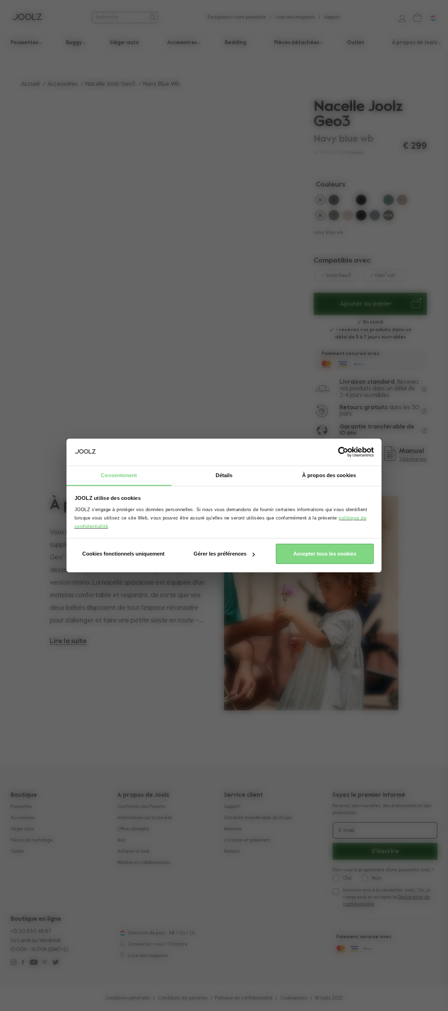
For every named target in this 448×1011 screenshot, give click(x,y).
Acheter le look (133, 851)
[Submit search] (152, 17)
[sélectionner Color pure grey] (320, 201)
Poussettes (21, 806)
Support (332, 17)
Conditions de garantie (183, 998)
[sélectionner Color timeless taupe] (402, 201)
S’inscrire (385, 851)
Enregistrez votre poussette (237, 17)
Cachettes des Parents (141, 806)
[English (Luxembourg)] (121, 933)
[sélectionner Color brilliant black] (361, 201)
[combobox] (119, 17)
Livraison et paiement (247, 840)
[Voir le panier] (417, 17)
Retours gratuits (364, 408)
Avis (121, 840)
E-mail (346, 831)
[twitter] (55, 963)
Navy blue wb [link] (161, 84)
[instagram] (13, 963)
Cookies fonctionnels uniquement (123, 554)
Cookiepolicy (294, 998)
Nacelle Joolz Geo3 (110, 84)
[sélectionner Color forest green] (334, 216)
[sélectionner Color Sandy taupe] (347, 216)
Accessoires (62, 84)
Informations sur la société (144, 818)
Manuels (232, 829)
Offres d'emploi (133, 829)
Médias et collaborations (143, 862)
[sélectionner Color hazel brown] (388, 216)
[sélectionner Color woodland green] (388, 201)
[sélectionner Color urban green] (334, 201)
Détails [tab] (224, 475)
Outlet (17, 851)
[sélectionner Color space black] (361, 216)
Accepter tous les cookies (324, 554)
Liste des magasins (295, 17)
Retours (232, 851)
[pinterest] (45, 963)
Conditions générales (127, 998)
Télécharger (413, 459)
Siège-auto (22, 829)
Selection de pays (147, 933)
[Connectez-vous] (399, 17)
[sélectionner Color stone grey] (375, 216)
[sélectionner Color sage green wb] (347, 201)
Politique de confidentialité (244, 998)
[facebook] (23, 963)
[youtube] (33, 963)
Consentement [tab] (119, 475)
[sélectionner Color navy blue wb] (375, 201)
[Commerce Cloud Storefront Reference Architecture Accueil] (27, 17)
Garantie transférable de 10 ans (258, 818)
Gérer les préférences (220, 554)
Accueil (30, 84)
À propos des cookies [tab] (329, 475)
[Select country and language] (430, 17)
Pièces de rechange (31, 840)
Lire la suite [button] (68, 641)
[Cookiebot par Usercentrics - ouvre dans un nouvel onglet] (343, 452)
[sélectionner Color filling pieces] (320, 216)
